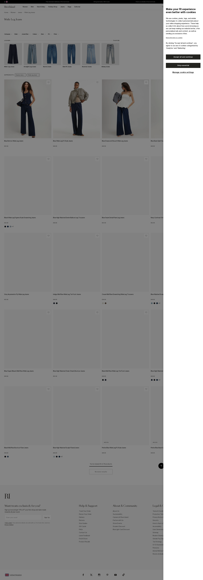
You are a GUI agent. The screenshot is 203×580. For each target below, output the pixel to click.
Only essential (183, 65)
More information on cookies (174, 37)
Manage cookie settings (183, 72)
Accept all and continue (183, 57)
